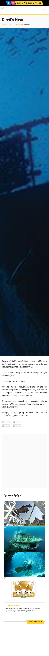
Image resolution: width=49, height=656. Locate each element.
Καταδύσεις (18, 25)
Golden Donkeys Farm (13, 605)
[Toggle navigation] (43, 10)
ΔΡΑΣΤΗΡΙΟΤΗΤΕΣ (7, 25)
